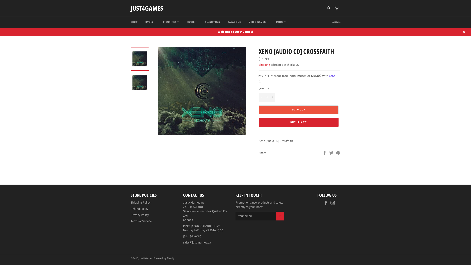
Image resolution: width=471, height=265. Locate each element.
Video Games (257, 22)
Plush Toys (212, 22)
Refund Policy (139, 209)
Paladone (234, 22)
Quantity (264, 88)
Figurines (170, 22)
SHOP (134, 22)
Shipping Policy (140, 202)
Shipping (264, 65)
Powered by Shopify (163, 258)
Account (336, 22)
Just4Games (147, 8)
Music (191, 22)
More (280, 22)
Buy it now (298, 122)
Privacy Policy (140, 215)
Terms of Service (141, 221)
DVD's (149, 22)
